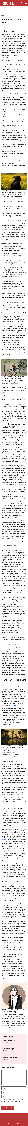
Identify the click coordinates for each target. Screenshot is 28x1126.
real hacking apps (8, 1049)
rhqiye (7, 3)
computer (4, 796)
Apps (3, 15)
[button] (22, 3)
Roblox (14, 705)
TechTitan (10, 11)
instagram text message (10, 1057)
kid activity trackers (9, 1040)
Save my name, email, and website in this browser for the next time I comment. (13, 1101)
